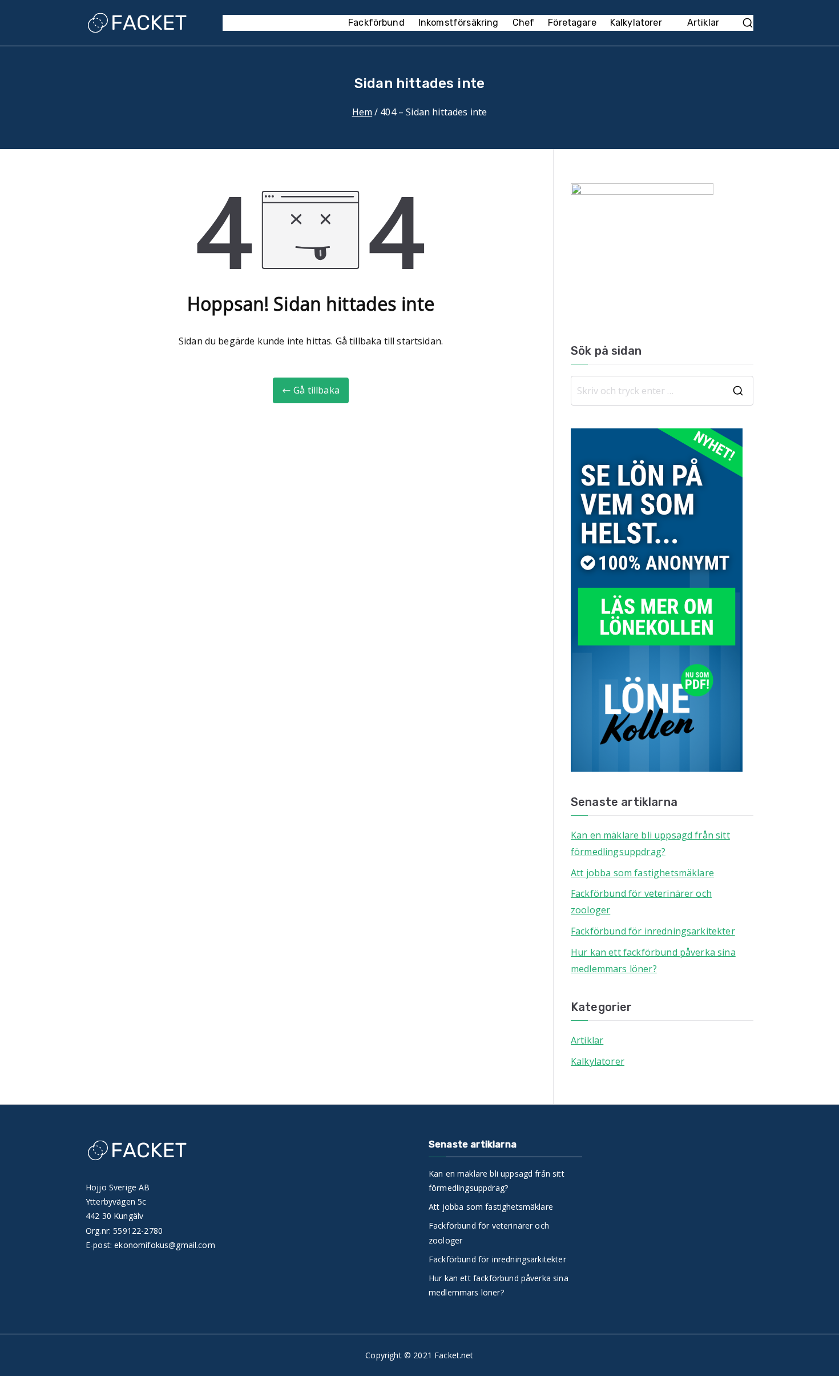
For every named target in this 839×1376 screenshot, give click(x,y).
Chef (524, 22)
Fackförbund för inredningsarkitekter (653, 931)
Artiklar (703, 22)
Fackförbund (376, 22)
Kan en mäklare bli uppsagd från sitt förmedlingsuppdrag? (650, 843)
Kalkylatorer (636, 22)
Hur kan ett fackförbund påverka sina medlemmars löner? (653, 960)
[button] (667, 23)
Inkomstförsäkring (458, 22)
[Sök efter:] (662, 390)
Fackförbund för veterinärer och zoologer (641, 901)
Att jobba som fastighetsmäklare (642, 872)
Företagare (572, 22)
